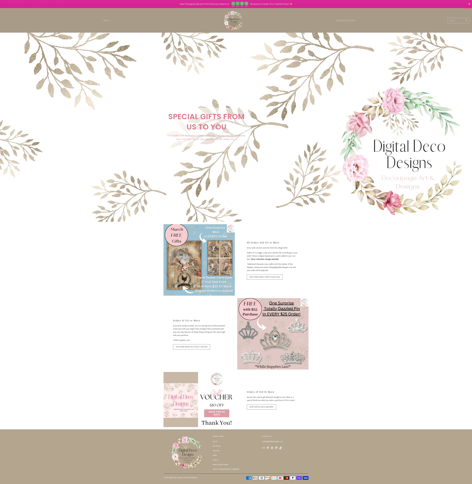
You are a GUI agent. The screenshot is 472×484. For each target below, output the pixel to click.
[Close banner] (469, 4)
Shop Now (216, 451)
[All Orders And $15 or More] (199, 260)
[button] (107, 20)
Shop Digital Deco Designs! (261, 407)
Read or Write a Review (220, 464)
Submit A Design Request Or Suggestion (226, 469)
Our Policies (217, 446)
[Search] (466, 20)
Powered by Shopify (190, 477)
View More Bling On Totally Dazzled (191, 347)
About (215, 455)
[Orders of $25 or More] (273, 333)
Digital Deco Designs (176, 477)
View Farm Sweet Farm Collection (264, 277)
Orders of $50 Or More (260, 391)
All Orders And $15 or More (263, 242)
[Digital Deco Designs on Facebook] (268, 448)
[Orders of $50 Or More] (199, 399)
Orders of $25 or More (186, 320)
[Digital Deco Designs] (233, 20)
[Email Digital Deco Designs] (264, 448)
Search (215, 441)
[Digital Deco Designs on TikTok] (281, 448)
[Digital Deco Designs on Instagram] (272, 448)
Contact (215, 460)
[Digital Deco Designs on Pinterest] (276, 448)
